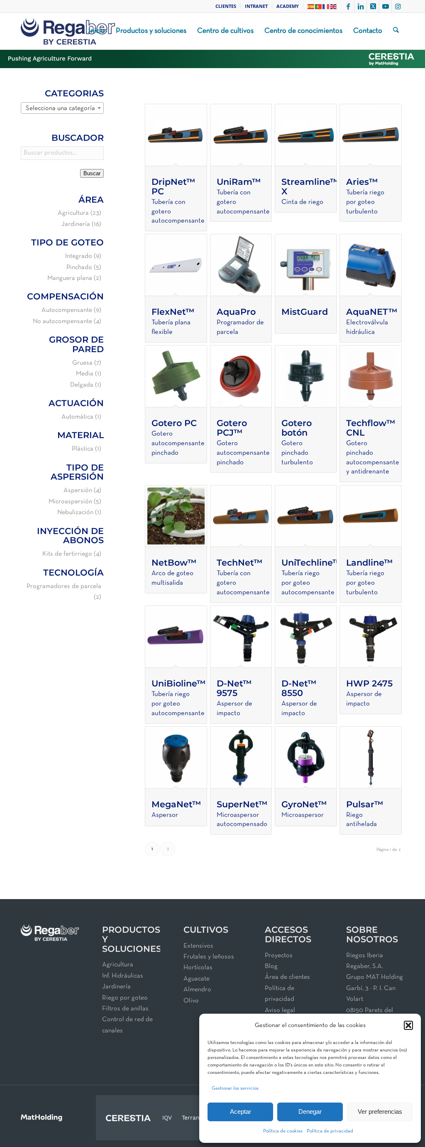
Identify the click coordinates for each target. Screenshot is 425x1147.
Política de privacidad (330, 1131)
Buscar (91, 173)
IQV (167, 1117)
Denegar (310, 1111)
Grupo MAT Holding (374, 977)
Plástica (82, 449)
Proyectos (279, 955)
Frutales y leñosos (208, 957)
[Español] (311, 6)
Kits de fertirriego (67, 554)
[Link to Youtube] (385, 6)
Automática (77, 417)
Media (84, 374)
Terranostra (198, 1117)
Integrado (78, 256)
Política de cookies (283, 1131)
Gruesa (82, 363)
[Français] (326, 6)
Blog (271, 966)
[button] (408, 1025)
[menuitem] (226, 6)
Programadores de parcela (64, 586)
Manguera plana (69, 278)
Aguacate (196, 979)
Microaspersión (70, 502)
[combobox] (62, 108)
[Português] (318, 6)
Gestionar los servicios (235, 1088)
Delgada (81, 385)
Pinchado (79, 267)
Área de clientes (287, 977)
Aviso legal (280, 1010)
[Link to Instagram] (398, 6)
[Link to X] (373, 6)
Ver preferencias (380, 1111)
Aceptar (240, 1111)
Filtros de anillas (125, 1009)
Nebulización (75, 512)
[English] (333, 6)
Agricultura (73, 213)
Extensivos (198, 946)
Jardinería (75, 224)
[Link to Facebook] (348, 6)
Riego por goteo (125, 998)
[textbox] (62, 108)
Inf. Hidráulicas (122, 976)
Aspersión (78, 490)
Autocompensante (67, 310)
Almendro (197, 990)
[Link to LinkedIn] (360, 6)
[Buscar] (396, 31)
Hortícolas (197, 968)
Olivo (191, 1001)
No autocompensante (62, 321)
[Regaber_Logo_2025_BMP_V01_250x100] (68, 31)
